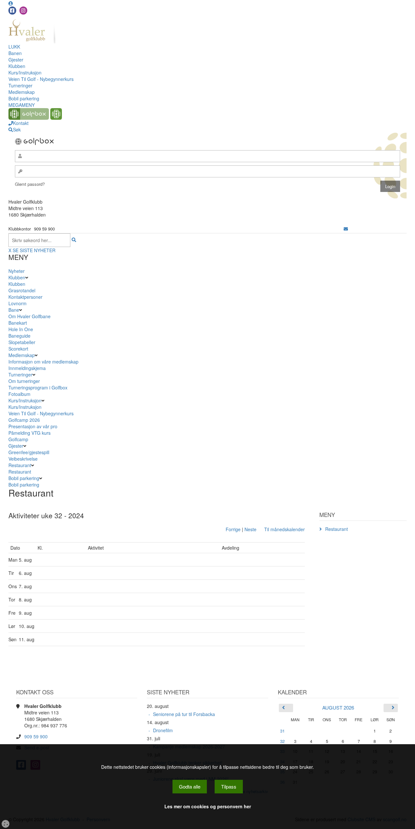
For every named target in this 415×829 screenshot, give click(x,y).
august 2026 (338, 707)
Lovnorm (17, 303)
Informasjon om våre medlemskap (43, 361)
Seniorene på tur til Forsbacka (184, 714)
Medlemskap (21, 92)
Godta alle (189, 786)
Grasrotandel (21, 290)
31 (282, 731)
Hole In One (20, 329)
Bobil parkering (23, 98)
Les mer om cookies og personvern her (207, 806)
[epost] (346, 229)
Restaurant (19, 465)
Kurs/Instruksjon (25, 72)
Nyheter (16, 271)
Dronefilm (163, 730)
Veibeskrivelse (23, 458)
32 (282, 741)
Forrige (233, 529)
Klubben (16, 66)
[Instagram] (23, 10)
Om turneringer (24, 381)
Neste (250, 529)
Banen (15, 53)
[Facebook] (12, 10)
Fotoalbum (19, 394)
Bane (13, 310)
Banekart (17, 322)
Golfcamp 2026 (24, 420)
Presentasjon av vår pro (32, 426)
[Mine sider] (10, 3)
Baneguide (19, 335)
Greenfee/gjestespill (28, 452)
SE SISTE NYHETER (34, 250)
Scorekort (18, 348)
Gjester (15, 59)
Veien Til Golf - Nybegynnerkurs (41, 79)
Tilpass (228, 786)
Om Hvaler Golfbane (29, 316)
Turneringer (20, 85)
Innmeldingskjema (27, 368)
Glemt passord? (30, 184)
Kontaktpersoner (25, 297)
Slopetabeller (21, 342)
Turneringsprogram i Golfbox (37, 387)
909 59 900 (36, 736)
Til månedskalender (284, 529)
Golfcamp (18, 439)
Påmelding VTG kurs (29, 433)
